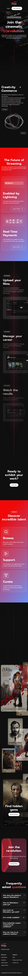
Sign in (8, 8)
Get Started (16, 8)
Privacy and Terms (17, 960)
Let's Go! (14, 485)
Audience (3, 960)
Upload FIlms (4, 965)
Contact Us (15, 962)
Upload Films (14, 864)
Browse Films (14, 814)
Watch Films (4, 962)
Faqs (13, 957)
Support (14, 954)
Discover (3, 954)
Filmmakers (4, 957)
